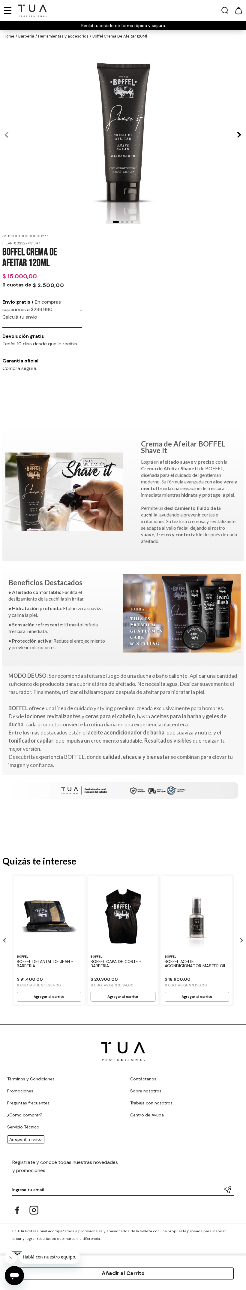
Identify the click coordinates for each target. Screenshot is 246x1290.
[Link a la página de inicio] (9, 36)
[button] (224, 12)
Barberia (26, 36)
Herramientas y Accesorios (63, 36)
